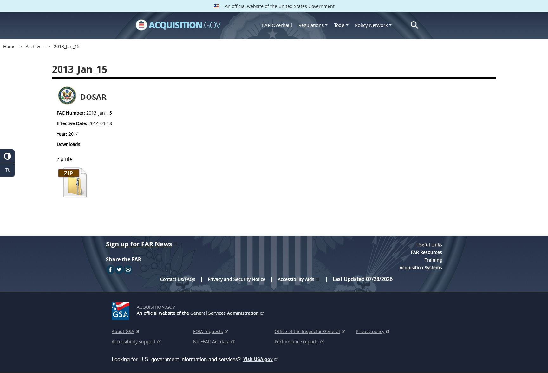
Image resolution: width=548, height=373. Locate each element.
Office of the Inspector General (307, 331)
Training (433, 260)
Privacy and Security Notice (236, 279)
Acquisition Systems (421, 267)
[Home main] (178, 25)
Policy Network (371, 25)
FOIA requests (208, 331)
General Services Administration (224, 313)
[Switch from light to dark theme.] (7, 156)
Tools (340, 25)
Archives (35, 46)
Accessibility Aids (296, 279)
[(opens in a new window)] (122, 310)
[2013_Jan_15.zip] (72, 196)
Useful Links (429, 245)
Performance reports (297, 341)
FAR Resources (426, 252)
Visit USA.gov (258, 359)
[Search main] (415, 25)
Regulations (311, 25)
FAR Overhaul (277, 25)
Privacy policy (370, 331)
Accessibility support (134, 341)
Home (9, 46)
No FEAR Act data (211, 341)
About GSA (123, 331)
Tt (7, 170)
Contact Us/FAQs (177, 279)
